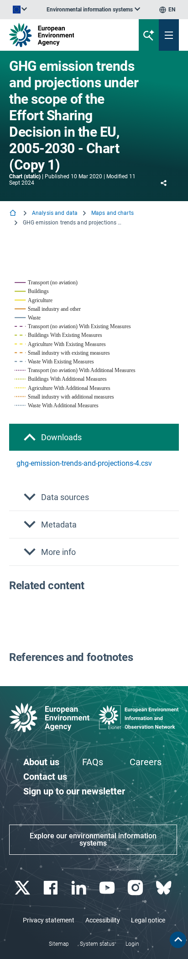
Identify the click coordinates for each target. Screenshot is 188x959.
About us (41, 762)
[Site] (63, 35)
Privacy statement (48, 920)
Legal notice (148, 920)
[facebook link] (51, 888)
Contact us (45, 776)
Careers (146, 762)
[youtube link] (108, 888)
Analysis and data (55, 213)
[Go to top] (178, 940)
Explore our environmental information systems (93, 839)
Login (132, 944)
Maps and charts (112, 213)
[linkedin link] (79, 888)
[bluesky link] (164, 888)
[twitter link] (23, 888)
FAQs (92, 762)
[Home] (13, 213)
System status (97, 944)
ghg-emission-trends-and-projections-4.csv (84, 463)
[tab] (94, 437)
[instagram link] (136, 888)
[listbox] (93, 9)
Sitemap (59, 944)
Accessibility (102, 920)
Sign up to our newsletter (74, 791)
